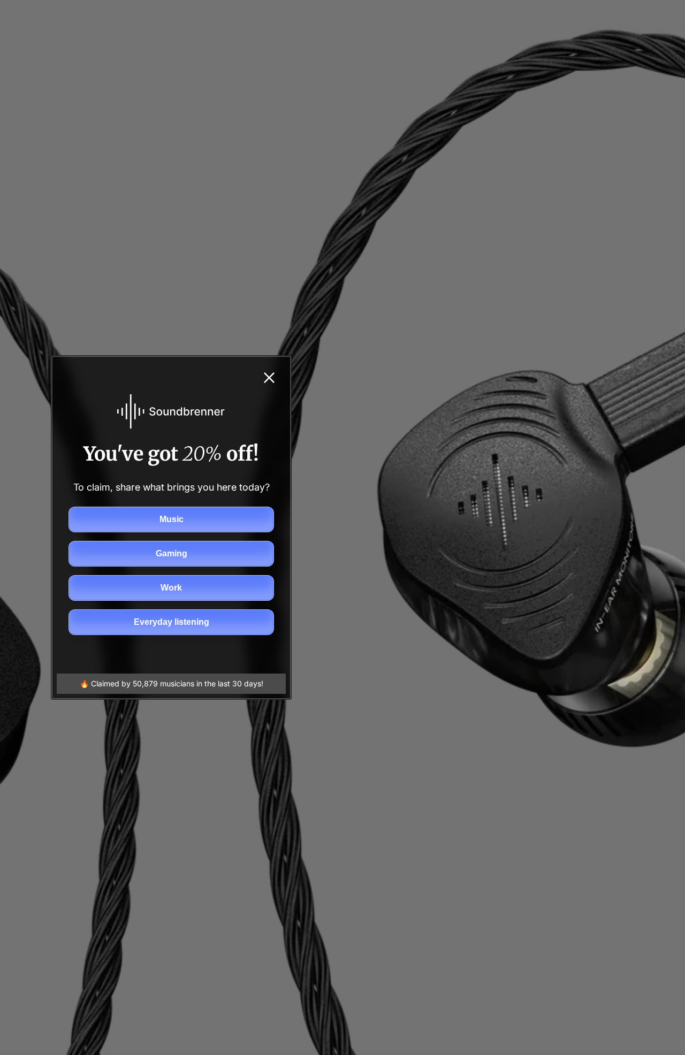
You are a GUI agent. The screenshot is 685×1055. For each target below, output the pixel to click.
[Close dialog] (269, 378)
